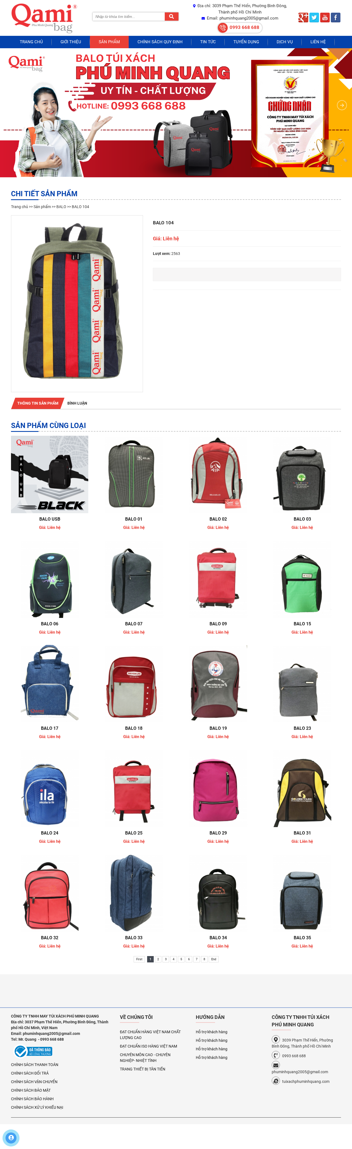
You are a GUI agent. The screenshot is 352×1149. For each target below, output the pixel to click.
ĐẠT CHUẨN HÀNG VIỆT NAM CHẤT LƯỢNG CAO (150, 1035)
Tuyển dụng (246, 41)
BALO (61, 206)
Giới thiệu (71, 41)
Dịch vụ (285, 41)
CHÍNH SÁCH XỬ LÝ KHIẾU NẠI (37, 1107)
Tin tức (208, 41)
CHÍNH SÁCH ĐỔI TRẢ (30, 1073)
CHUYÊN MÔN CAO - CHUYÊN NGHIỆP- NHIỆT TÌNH (145, 1058)
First (139, 959)
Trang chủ (31, 41)
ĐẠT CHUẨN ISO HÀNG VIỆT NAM (148, 1046)
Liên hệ (318, 41)
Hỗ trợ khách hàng (211, 1032)
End (213, 959)
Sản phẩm (109, 41)
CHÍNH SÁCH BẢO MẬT (31, 1090)
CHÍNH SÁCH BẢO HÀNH (32, 1099)
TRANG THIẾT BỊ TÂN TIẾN (142, 1069)
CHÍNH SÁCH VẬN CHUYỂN (34, 1082)
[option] (77, 304)
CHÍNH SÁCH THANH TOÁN (34, 1064)
